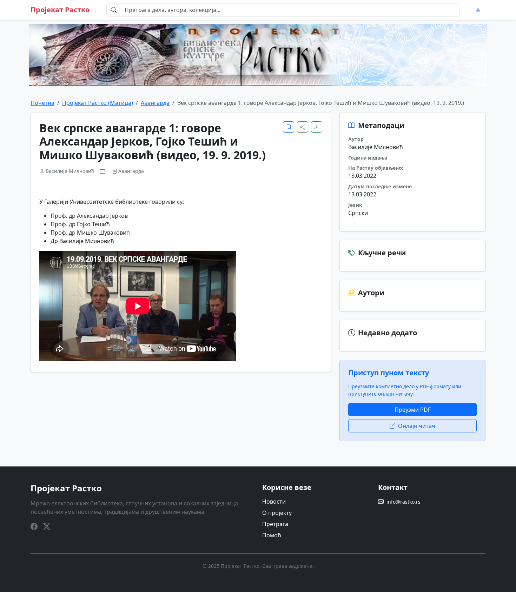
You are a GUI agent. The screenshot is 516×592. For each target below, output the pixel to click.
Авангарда (155, 103)
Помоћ (271, 535)
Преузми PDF (413, 409)
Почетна (42, 103)
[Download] (316, 127)
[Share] (302, 127)
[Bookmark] (288, 127)
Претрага (275, 524)
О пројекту (277, 513)
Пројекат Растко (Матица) (97, 103)
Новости (274, 501)
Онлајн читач (416, 426)
